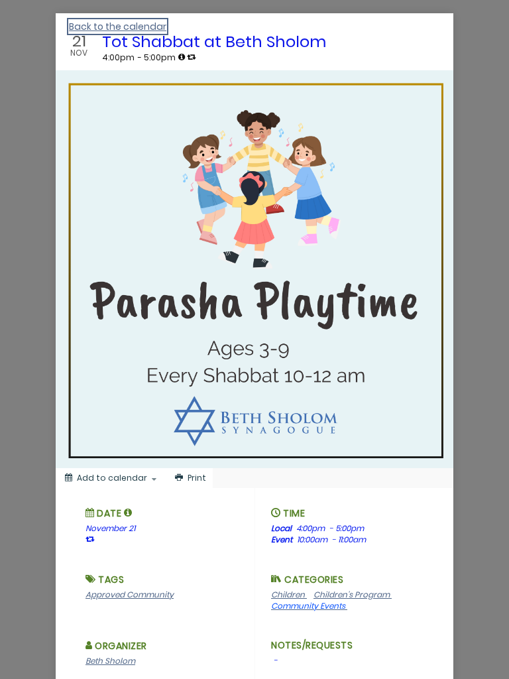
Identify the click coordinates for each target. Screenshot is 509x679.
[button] (128, 512)
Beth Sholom (110, 660)
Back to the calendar (117, 26)
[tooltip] (181, 57)
